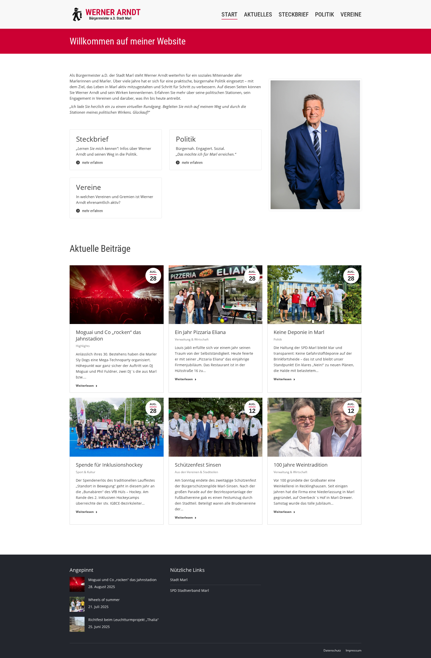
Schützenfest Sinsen (198, 464)
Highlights (83, 346)
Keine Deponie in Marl (299, 332)
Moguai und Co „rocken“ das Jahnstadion (108, 335)
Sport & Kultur (85, 472)
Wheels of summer (104, 599)
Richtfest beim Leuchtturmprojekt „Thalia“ (123, 619)
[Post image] (77, 584)
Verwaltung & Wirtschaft (192, 339)
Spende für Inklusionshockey (109, 464)
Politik (278, 339)
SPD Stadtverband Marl (189, 590)
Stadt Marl (179, 579)
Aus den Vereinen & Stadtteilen (196, 472)
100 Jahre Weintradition (300, 464)
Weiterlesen (85, 386)
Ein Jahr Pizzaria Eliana (200, 332)
